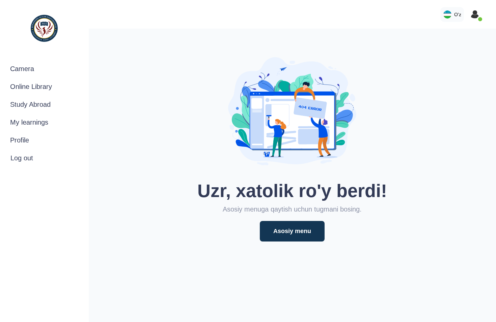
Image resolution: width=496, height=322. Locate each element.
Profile (19, 140)
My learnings (29, 122)
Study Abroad (30, 104)
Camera (22, 68)
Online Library (31, 86)
